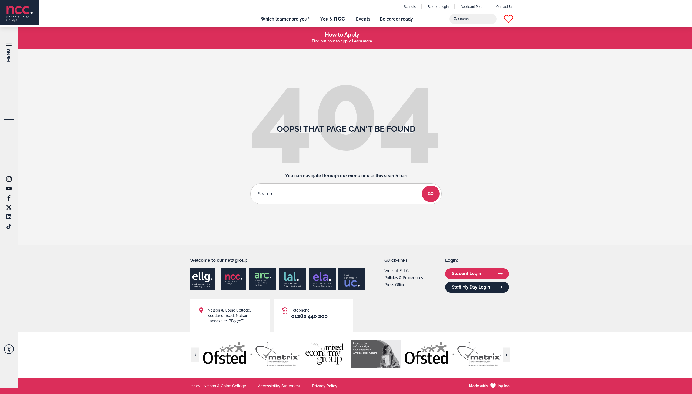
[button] (508, 19)
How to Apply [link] (342, 34)
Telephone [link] (300, 310)
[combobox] (473, 19)
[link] (19, 12)
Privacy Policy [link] (324, 386)
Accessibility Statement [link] (279, 386)
